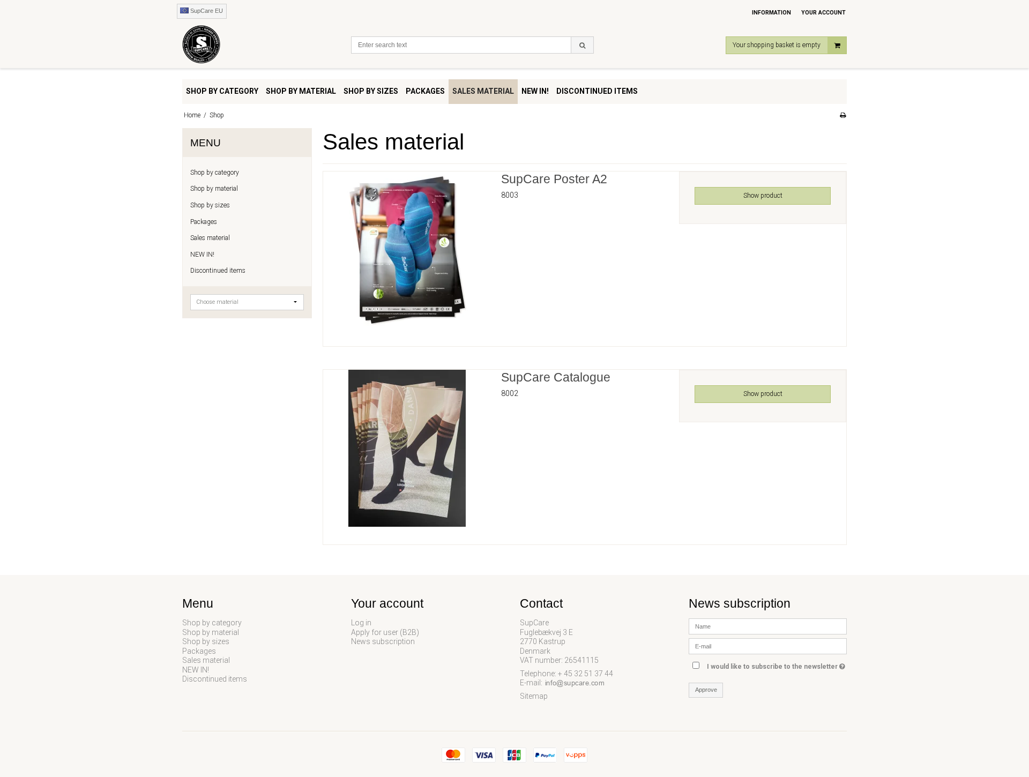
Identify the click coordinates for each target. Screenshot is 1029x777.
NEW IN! (202, 254)
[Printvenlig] (843, 115)
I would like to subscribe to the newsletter (777, 664)
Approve (706, 689)
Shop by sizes (210, 205)
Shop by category (214, 172)
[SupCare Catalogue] (406, 453)
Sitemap (534, 696)
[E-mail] (768, 645)
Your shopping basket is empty (777, 45)
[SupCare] (261, 46)
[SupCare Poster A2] (406, 255)
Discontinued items (217, 270)
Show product (762, 195)
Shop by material (214, 188)
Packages (203, 222)
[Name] (768, 626)
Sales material (210, 238)
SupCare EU (206, 11)
